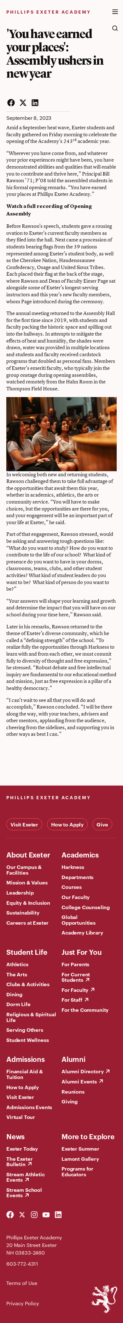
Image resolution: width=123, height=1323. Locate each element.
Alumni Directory (82, 1071)
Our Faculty (76, 896)
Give (102, 824)
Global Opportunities (79, 919)
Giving (70, 1101)
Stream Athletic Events (25, 1177)
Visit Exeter (24, 824)
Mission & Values (26, 882)
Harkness (73, 866)
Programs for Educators (77, 1171)
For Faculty (75, 989)
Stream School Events (24, 1192)
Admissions (25, 1058)
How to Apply (67, 824)
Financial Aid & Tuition (24, 1074)
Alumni (73, 1058)
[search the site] (115, 31)
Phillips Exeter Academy (48, 12)
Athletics (17, 963)
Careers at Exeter (27, 922)
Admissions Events (29, 1106)
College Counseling (86, 906)
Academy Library (82, 932)
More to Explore (88, 1136)
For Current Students (76, 977)
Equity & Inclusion (28, 902)
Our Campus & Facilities (24, 869)
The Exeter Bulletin (19, 1161)
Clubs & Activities (28, 983)
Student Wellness (27, 1039)
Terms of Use (21, 1283)
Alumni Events (79, 1081)
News (15, 1136)
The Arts (16, 974)
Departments (77, 876)
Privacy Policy (22, 1303)
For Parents (75, 963)
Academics (80, 854)
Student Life (26, 951)
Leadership (19, 892)
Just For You (82, 951)
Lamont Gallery (80, 1158)
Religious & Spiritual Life (31, 1017)
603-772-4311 (22, 1263)
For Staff (72, 999)
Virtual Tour (20, 1116)
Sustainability (22, 912)
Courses (72, 886)
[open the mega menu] (115, 16)
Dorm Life (18, 1003)
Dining (14, 994)
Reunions (73, 1091)
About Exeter (28, 854)
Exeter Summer (80, 1148)
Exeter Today (22, 1148)
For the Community (85, 1009)
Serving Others (24, 1029)
